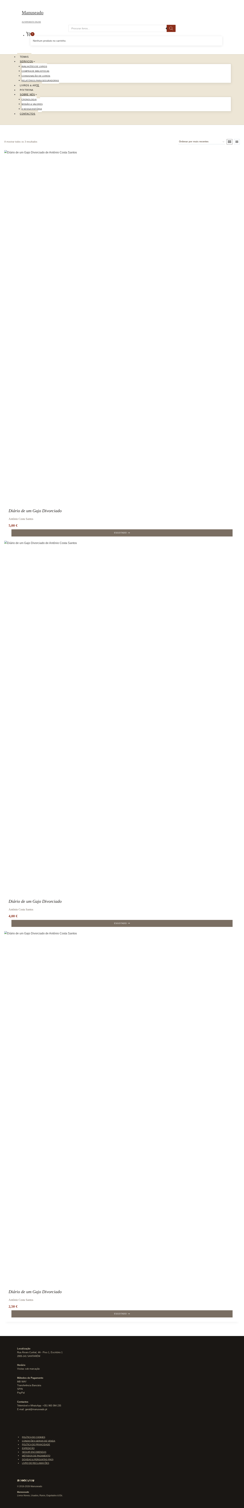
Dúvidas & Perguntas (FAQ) (37, 1459)
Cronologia (29, 99)
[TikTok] (29, 1481)
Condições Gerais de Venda (38, 1441)
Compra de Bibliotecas (35, 71)
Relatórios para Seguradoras (40, 80)
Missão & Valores (32, 104)
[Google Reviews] (31, 1481)
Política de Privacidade (36, 1444)
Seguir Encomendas (34, 1452)
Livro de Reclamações (35, 1463)
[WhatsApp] (20, 1481)
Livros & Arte (29, 85)
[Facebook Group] (33, 1481)
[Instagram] (27, 1481)
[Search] (171, 28)
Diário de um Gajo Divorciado (35, 510)
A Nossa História (32, 109)
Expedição (28, 1448)
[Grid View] (229, 141)
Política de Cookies (33, 1437)
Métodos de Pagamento (36, 1455)
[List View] (237, 141)
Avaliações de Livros (34, 66)
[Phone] (18, 1481)
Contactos (27, 114)
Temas (24, 57)
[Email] (22, 1481)
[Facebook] (25, 1481)
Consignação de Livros (36, 76)
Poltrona (26, 90)
